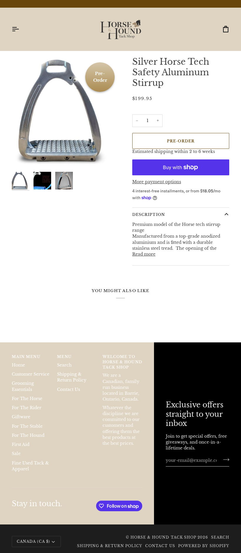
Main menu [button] (26, 356)
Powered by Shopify (203, 546)
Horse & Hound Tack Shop (164, 537)
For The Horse (27, 398)
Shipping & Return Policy (109, 546)
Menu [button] (64, 356)
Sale (16, 453)
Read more (143, 254)
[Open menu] (20, 29)
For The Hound (28, 435)
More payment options (156, 181)
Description (148, 214)
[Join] (224, 459)
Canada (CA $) (33, 541)
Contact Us (68, 389)
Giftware (21, 416)
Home (18, 365)
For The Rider (26, 407)
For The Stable (27, 426)
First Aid (20, 444)
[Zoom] (23, 158)
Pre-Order (181, 141)
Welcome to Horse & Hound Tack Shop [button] (122, 361)
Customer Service (30, 374)
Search (64, 365)
